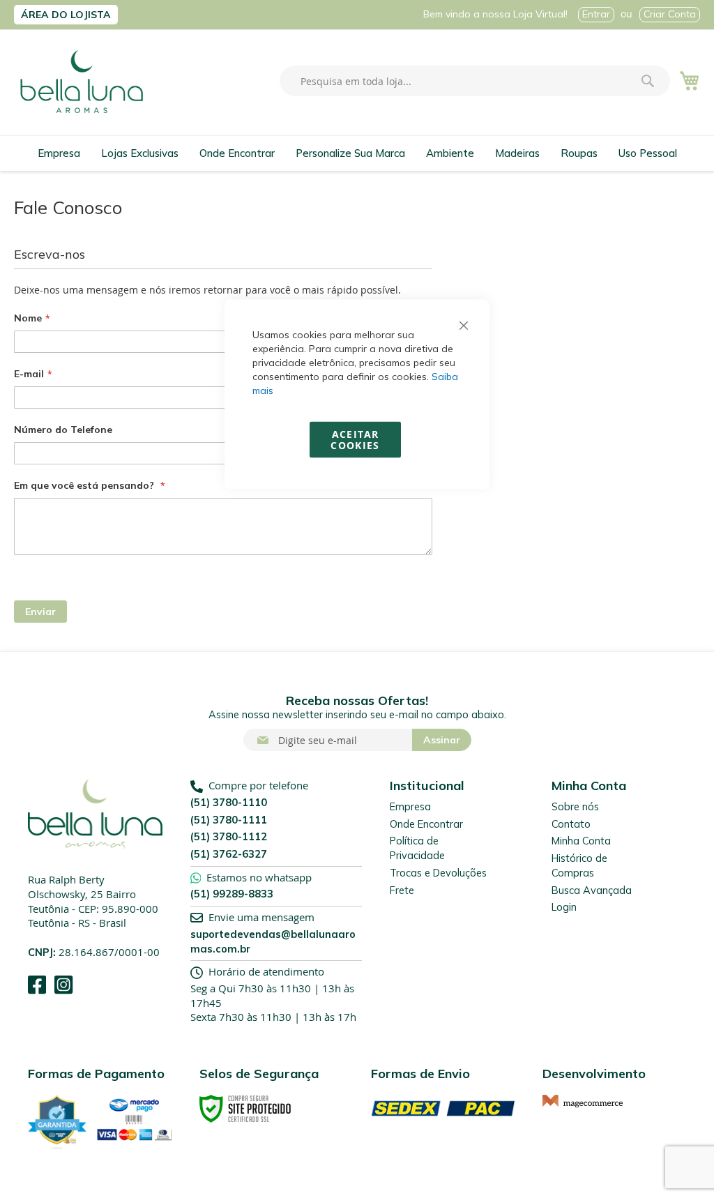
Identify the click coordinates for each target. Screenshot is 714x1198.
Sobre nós (575, 806)
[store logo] (81, 81)
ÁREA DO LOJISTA (66, 14)
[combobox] (475, 81)
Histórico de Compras (579, 865)
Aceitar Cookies (355, 439)
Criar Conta (670, 14)
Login (564, 906)
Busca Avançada (592, 890)
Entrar (596, 14)
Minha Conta (581, 840)
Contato (571, 824)
